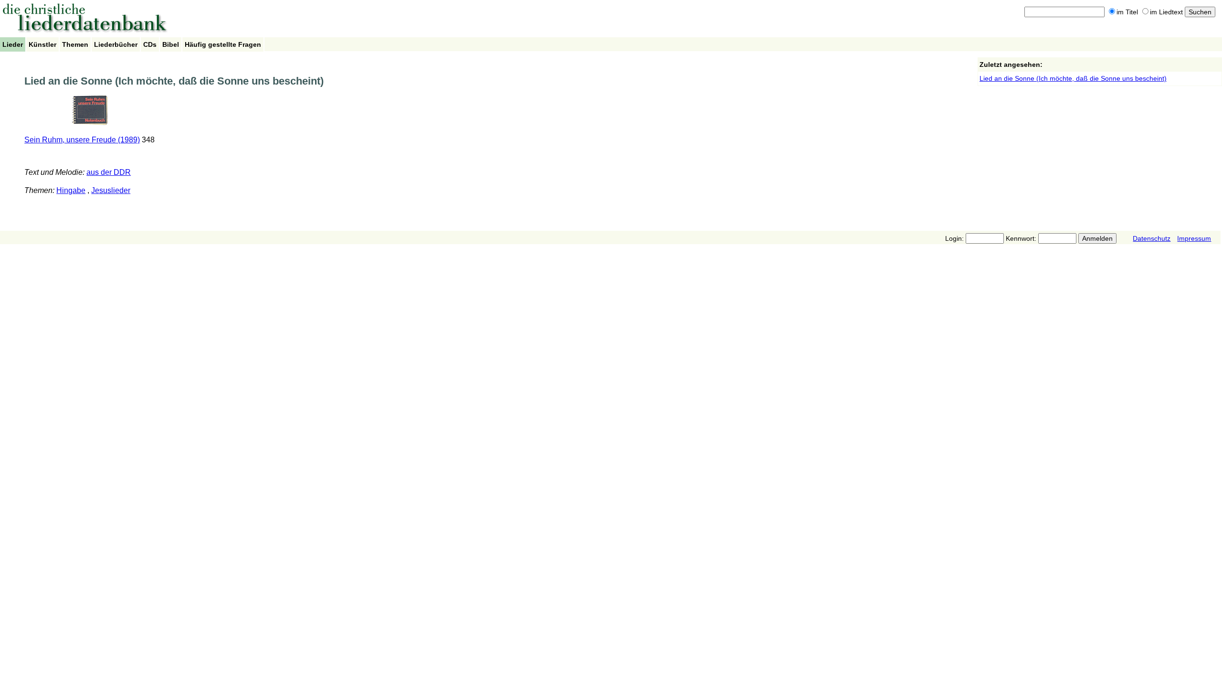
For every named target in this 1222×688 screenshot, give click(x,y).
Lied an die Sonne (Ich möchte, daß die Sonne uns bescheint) (1073, 78)
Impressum (1194, 238)
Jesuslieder (110, 190)
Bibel (170, 44)
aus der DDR (108, 172)
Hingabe (70, 190)
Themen (75, 44)
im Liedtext (1166, 12)
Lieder (12, 44)
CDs (150, 44)
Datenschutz (1151, 238)
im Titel (1127, 12)
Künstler (42, 44)
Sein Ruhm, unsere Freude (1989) (82, 140)
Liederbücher (115, 44)
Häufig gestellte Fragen (223, 44)
